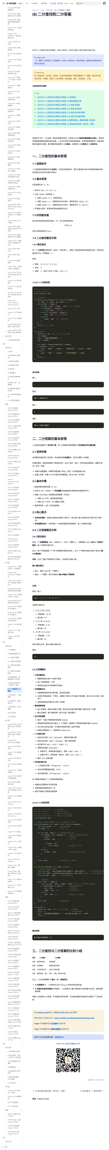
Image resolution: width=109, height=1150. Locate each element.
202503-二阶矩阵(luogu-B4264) (13, 500)
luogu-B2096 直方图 (14, 256)
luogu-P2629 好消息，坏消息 (14, 1091)
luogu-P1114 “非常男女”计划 (14, 886)
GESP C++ (35, 10)
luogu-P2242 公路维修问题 (15, 771)
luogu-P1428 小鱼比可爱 (15, 61)
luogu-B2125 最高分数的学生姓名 (14, 182)
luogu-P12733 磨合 (14, 832)
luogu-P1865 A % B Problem (14, 803)
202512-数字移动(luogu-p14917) (13, 1009)
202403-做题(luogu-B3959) (14, 451)
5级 (4, 642)
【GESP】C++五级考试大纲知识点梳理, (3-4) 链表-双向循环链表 (61, 116)
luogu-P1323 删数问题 (15, 1097)
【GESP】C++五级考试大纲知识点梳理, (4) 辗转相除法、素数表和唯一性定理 (66, 120)
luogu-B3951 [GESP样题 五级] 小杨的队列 (14, 734)
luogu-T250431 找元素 (14, 43)
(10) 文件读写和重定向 (14, 395)
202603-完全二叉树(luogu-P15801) (14, 1121)
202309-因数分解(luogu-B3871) (13, 902)
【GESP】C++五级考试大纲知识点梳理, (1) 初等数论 (56, 97)
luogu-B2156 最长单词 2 (14, 199)
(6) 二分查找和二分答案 (14, 690)
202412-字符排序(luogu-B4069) (13, 488)
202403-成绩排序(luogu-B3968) (13, 926)
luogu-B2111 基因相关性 (14, 86)
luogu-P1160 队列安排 (15, 809)
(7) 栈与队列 (12, 1083)
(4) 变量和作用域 (13, 365)
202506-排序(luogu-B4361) (14, 512)
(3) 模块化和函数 (13, 361)
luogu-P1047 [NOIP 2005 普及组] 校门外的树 (14, 274)
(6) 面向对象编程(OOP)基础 (13, 1078)
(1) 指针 (10, 351)
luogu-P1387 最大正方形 (15, 759)
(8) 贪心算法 (12, 713)
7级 (4, 1138)
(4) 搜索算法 (12, 1067)
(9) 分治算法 (12, 716)
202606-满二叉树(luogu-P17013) (13, 1133)
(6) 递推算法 (12, 373)
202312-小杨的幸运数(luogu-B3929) (14, 914)
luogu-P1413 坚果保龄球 (15, 797)
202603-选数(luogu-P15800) (14, 1115)
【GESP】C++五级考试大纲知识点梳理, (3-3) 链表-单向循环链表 (61, 112)
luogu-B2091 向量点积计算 (14, 146)
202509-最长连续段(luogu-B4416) (14, 524)
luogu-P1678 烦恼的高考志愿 (15, 892)
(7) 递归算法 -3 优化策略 (14, 708)
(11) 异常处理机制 (14, 400)
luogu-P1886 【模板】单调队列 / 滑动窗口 (14, 873)
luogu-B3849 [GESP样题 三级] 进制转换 (14, 331)
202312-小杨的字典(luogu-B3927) (14, 427)
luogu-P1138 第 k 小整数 (14, 637)
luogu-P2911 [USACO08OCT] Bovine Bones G (13, 302)
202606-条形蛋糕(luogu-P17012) (13, 1127)
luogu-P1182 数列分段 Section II (15, 815)
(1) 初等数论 (12, 650)
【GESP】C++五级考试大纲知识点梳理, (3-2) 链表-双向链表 (59, 108)
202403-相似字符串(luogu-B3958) (14, 445)
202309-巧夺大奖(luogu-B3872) (13, 908)
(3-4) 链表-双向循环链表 (14, 672)
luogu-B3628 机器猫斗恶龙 (14, 783)
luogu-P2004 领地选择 (15, 765)
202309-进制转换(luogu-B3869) (13, 433)
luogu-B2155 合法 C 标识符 (15, 194)
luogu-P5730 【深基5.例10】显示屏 (15, 596)
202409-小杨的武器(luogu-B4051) (14, 955)
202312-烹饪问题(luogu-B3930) (13, 920)
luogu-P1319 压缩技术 (15, 313)
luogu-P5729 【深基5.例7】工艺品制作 (15, 567)
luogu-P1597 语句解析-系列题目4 (15, 619)
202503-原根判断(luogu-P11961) (13, 979)
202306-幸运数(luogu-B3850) (13, 409)
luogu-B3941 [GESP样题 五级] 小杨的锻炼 (14, 726)
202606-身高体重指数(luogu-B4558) (14, 558)
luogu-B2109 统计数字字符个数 (14, 72)
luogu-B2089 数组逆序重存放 (14, 134)
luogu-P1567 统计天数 (15, 66)
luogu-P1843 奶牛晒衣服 (15, 821)
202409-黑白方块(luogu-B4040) (13, 468)
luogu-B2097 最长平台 (14, 250)
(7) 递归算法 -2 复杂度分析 (14, 702)
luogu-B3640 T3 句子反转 (14, 222)
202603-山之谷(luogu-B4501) (13, 540)
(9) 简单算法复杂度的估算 (14, 389)
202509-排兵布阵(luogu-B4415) (13, 518)
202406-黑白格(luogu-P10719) (13, 938)
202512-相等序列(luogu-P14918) (13, 1015)
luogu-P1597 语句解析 (15, 319)
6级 (4, 1044)
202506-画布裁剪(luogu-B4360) (13, 506)
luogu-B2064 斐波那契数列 (14, 9)
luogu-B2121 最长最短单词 (14, 158)
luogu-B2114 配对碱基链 (14, 104)
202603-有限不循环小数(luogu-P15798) (14, 1021)
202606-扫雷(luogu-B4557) (14, 552)
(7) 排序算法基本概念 (14, 378)
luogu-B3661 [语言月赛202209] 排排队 (14, 15)
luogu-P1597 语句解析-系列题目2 (15, 607)
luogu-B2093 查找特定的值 (14, 140)
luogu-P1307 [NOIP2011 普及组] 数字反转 (14, 36)
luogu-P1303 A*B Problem (14, 860)
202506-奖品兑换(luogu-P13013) (13, 985)
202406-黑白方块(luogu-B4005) (13, 457)
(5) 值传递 (11, 369)
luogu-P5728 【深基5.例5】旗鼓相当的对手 (15, 243)
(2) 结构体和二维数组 (14, 356)
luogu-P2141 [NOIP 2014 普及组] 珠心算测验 (14, 294)
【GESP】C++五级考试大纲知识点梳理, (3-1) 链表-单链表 (58, 105)
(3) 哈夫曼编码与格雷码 (14, 1062)
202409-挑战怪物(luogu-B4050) (13, 950)
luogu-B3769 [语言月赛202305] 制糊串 (14, 236)
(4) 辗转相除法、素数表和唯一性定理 (14, 678)
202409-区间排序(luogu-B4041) (13, 474)
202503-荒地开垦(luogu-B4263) (13, 494)
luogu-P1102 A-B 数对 (14, 842)
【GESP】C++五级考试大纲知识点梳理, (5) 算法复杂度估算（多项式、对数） (66, 124)
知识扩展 (8, 336)
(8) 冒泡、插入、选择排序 (14, 383)
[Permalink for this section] (69, 156)
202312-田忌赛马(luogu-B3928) (13, 439)
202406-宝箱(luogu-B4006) (14, 463)
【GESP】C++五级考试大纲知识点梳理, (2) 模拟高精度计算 (59, 101)
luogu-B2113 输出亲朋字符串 (14, 98)
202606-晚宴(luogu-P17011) (14, 1039)
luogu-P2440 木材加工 (15, 827)
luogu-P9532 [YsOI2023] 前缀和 (14, 741)
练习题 (7, 563)
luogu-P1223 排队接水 (15, 625)
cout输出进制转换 (14, 340)
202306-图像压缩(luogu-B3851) (13, 415)
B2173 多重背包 (13, 1102)
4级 (4, 344)
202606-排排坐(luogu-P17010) (13, 1033)
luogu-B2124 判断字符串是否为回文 (14, 176)
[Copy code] (101, 289)
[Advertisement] (68, 31)
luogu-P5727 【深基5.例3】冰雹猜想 (15, 267)
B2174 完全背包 (13, 1106)
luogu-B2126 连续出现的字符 (14, 188)
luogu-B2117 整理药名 (14, 116)
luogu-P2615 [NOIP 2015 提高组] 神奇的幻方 (14, 583)
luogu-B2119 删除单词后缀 (14, 128)
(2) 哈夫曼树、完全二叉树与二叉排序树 (14, 1056)
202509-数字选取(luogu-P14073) (13, 997)
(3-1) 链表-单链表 (13, 657)
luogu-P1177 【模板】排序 (14, 631)
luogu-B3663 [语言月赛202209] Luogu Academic (14, 206)
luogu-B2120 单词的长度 (14, 152)
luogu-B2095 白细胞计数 (14, 49)
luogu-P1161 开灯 (14, 309)
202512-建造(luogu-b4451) (14, 530)
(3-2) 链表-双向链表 (14, 661)
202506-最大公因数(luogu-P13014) (14, 991)
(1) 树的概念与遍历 (14, 1051)
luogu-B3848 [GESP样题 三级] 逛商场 (14, 325)
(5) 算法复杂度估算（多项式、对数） (14, 684)
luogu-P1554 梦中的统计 (15, 282)
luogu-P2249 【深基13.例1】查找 (15, 848)
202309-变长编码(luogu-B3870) (13, 421)
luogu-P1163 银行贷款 (15, 854)
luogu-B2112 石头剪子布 (14, 92)
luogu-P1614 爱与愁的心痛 (15, 287)
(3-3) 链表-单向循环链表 (14, 666)
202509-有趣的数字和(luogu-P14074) (14, 1003)
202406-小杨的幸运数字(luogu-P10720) (14, 944)
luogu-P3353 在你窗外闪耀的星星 (15, 777)
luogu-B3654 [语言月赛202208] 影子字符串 (14, 229)
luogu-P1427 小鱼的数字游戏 (15, 29)
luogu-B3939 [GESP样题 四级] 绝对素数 (14, 590)
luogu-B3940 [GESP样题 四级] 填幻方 (14, 601)
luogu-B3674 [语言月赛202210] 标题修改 (14, 215)
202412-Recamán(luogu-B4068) (13, 481)
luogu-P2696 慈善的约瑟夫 (15, 836)
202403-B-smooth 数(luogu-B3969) (14, 932)
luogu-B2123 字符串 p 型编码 (14, 170)
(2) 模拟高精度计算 (14, 654)
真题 (6, 404)
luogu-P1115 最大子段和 (15, 747)
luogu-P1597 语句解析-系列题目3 (15, 613)
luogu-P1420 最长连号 (15, 55)
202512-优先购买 (13, 535)
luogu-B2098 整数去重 (14, 262)
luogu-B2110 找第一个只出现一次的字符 (14, 79)
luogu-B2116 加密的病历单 (14, 110)
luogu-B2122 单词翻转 (14, 164)
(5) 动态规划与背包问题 (14, 1072)
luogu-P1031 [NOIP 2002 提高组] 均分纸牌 (14, 790)
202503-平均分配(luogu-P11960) (13, 973)
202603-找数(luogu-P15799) (14, 1027)
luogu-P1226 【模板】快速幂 (14, 866)
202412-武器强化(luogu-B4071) (13, 967)
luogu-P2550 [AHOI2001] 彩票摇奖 (14, 574)
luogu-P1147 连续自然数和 (15, 753)
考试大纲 (8, 348)
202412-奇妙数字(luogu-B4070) (13, 961)
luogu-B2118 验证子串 (14, 122)
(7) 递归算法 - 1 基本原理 (14, 696)
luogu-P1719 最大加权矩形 (15, 880)
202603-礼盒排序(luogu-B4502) (13, 546)
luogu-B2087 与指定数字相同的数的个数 (14, 22)
